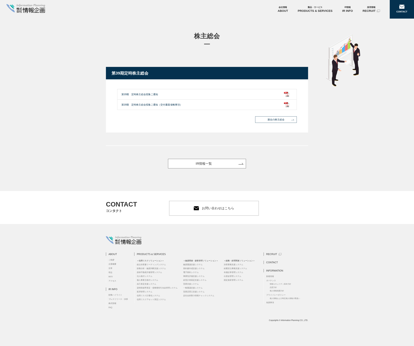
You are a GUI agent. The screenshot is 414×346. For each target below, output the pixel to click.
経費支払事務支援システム (235, 268)
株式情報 (112, 303)
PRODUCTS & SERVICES (151, 254)
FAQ (110, 307)
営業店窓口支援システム (194, 292)
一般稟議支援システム (193, 288)
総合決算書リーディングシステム (151, 264)
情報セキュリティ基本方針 (280, 284)
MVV (111, 277)
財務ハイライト (115, 295)
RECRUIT (271, 254)
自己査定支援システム (146, 284)
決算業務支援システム (233, 264)
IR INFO (113, 289)
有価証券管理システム (233, 272)
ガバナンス (271, 280)
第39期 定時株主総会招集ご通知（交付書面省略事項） (151, 104)
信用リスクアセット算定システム (151, 299)
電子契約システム (191, 272)
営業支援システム (191, 284)
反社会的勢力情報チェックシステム (198, 295)
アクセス (112, 281)
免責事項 (270, 302)
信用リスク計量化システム (148, 295)
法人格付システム (144, 276)
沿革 (110, 268)
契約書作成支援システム (194, 268)
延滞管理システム (144, 292)
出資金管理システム (232, 276)
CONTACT (272, 262)
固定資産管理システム (233, 280)
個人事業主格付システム (147, 280)
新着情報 (270, 276)
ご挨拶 (111, 260)
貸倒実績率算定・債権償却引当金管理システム (157, 288)
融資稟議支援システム (193, 264)
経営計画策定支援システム (195, 280)
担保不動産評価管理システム (149, 272)
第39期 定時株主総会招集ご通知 (139, 94)
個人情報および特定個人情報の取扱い (285, 298)
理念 (110, 272)
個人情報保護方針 (277, 291)
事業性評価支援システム (194, 276)
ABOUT (113, 254)
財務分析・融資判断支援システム (151, 268)
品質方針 (273, 287)
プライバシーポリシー (276, 295)
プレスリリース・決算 (118, 299)
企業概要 (112, 264)
